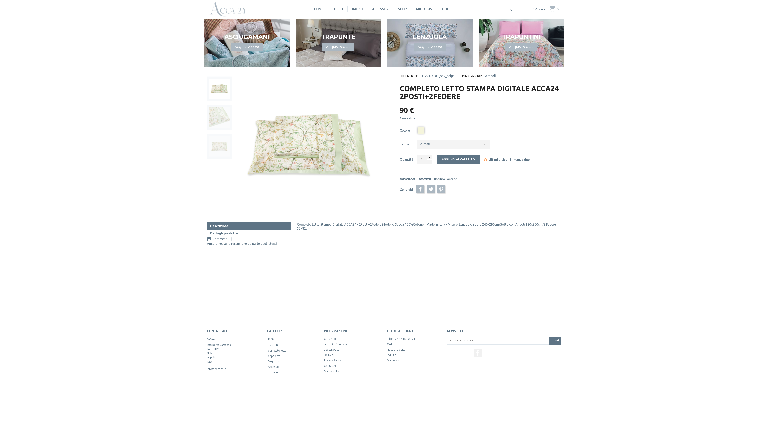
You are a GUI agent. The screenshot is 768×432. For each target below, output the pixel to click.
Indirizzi (391, 355)
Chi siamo (330, 338)
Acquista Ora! (247, 47)
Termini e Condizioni (336, 344)
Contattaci (330, 365)
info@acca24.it (216, 369)
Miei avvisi (393, 360)
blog (445, 9)
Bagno (357, 9)
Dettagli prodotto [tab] (224, 233)
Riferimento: (409, 76)
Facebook (478, 353)
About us (424, 9)
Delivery (329, 355)
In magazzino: (472, 76)
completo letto (277, 350)
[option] (219, 88)
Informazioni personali (401, 338)
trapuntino (274, 345)
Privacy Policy (332, 360)
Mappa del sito (333, 371)
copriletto (274, 356)
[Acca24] (227, 9)
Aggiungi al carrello (458, 159)
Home (318, 9)
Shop (402, 9)
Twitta (431, 189)
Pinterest (441, 189)
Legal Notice (331, 349)
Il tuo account (400, 331)
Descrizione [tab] (219, 226)
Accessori (380, 9)
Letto (337, 9)
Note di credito (396, 349)
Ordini (391, 344)
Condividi (420, 189)
